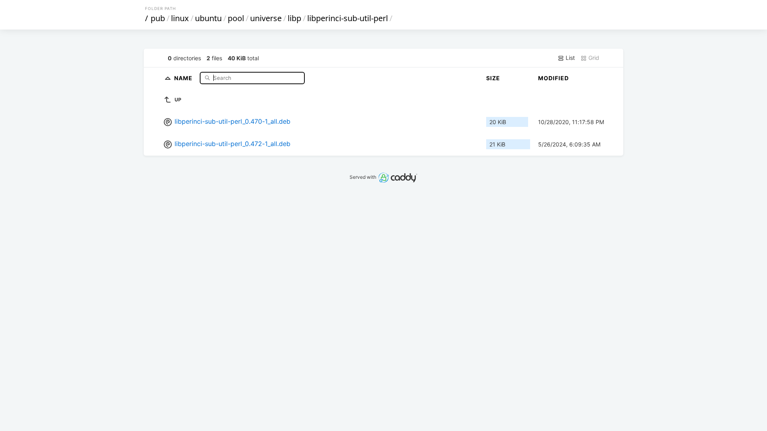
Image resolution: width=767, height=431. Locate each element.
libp (294, 18)
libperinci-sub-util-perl (347, 18)
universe (266, 18)
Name (184, 77)
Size (493, 78)
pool (236, 18)
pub (158, 18)
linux (180, 18)
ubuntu (208, 18)
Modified (553, 78)
